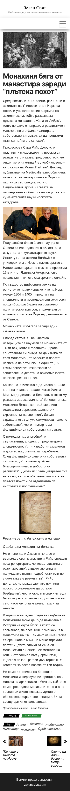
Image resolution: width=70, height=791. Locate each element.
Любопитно (31, 715)
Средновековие (49, 729)
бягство (36, 724)
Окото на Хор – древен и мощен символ (58, 758)
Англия (22, 724)
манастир (10, 729)
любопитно (55, 724)
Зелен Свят (35, 7)
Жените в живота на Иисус (10, 755)
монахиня (28, 729)
